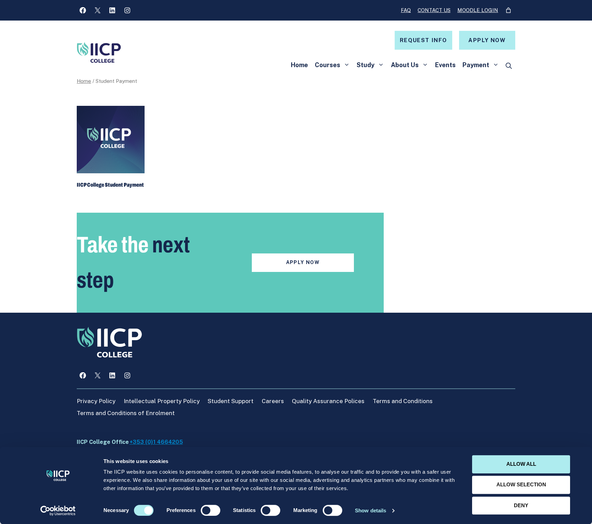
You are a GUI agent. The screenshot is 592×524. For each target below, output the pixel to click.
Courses (327, 64)
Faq (406, 10)
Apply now (487, 40)
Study (365, 64)
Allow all (521, 464)
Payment (476, 64)
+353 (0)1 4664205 (156, 442)
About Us (405, 64)
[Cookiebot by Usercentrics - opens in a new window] (58, 511)
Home (299, 64)
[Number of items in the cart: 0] (508, 10)
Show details (370, 510)
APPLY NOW (303, 262)
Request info (423, 40)
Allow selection (521, 485)
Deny (521, 505)
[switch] (210, 510)
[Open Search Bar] (508, 66)
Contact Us (434, 10)
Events (445, 64)
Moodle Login (477, 10)
